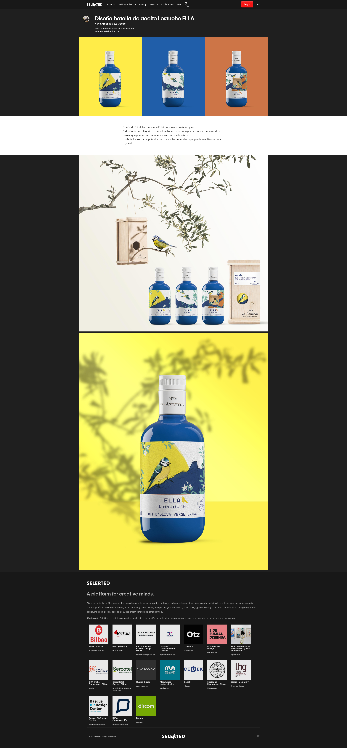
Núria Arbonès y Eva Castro (110, 23)
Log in (247, 4)
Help (258, 4)
